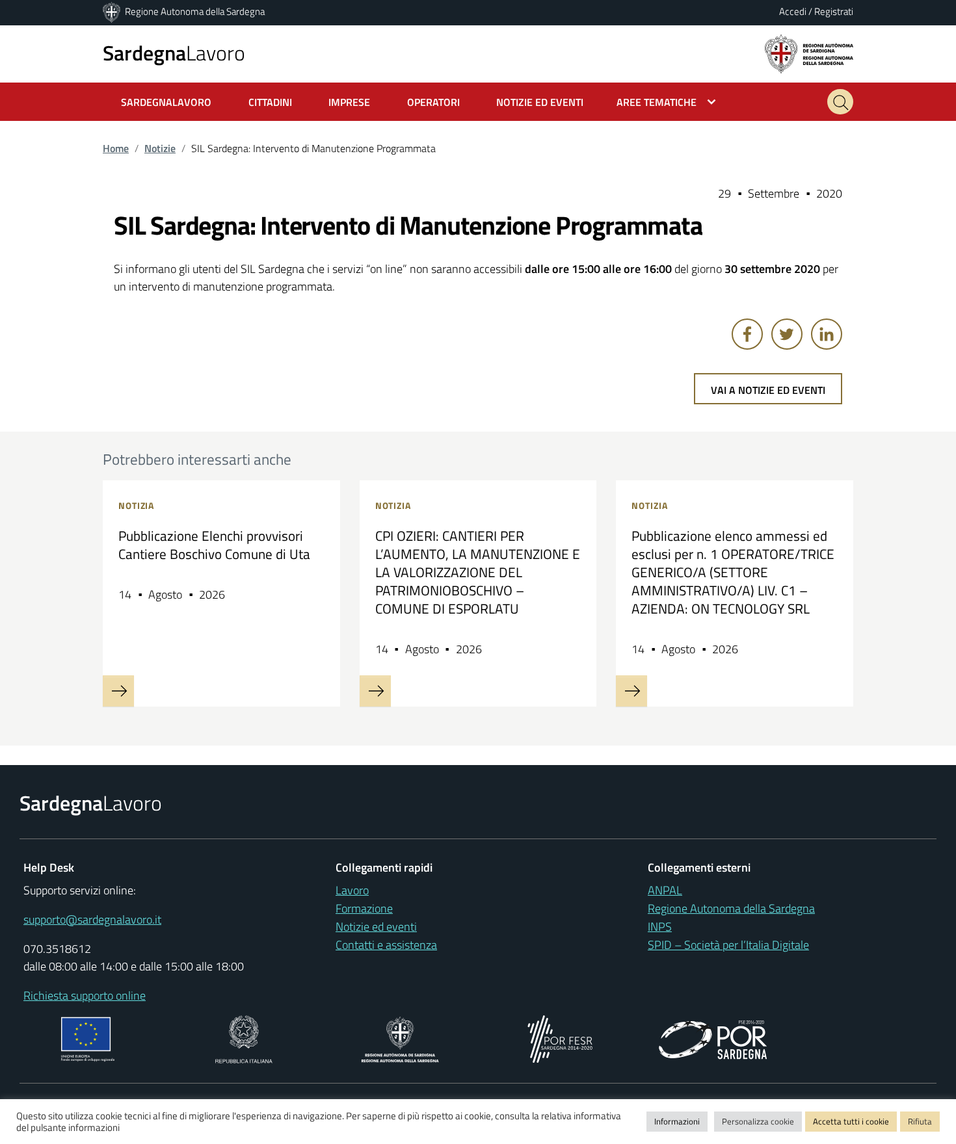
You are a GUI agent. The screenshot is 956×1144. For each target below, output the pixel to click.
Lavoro (174, 52)
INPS (660, 926)
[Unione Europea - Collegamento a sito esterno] (88, 1037)
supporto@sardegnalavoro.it (92, 919)
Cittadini (270, 102)
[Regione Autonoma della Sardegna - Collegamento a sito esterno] (400, 1037)
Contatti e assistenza (386, 945)
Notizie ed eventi (376, 926)
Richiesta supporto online (84, 995)
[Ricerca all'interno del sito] (840, 101)
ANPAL (665, 890)
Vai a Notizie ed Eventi (768, 390)
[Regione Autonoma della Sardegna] (112, 11)
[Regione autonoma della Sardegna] (809, 53)
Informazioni (677, 1121)
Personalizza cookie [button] (758, 1121)
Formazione (364, 908)
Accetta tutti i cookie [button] (851, 1121)
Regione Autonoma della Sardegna (195, 11)
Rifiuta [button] (920, 1121)
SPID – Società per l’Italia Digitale (728, 945)
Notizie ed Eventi (539, 102)
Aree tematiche (657, 102)
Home (116, 148)
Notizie (160, 148)
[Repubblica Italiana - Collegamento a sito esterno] (243, 1037)
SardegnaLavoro (166, 102)
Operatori (433, 102)
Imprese (349, 102)
